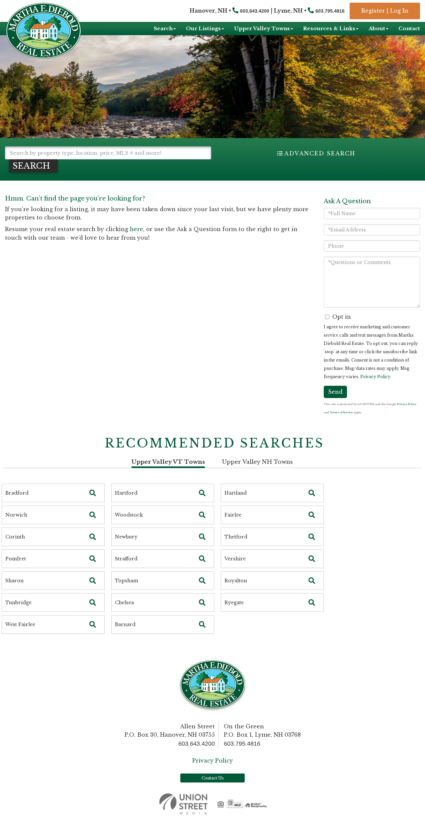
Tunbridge (18, 603)
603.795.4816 (330, 11)
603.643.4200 (254, 11)
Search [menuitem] (163, 28)
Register (373, 10)
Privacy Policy (375, 376)
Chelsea (124, 603)
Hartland (235, 493)
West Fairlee (20, 624)
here (136, 229)
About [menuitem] (377, 28)
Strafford (126, 559)
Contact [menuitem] (409, 28)
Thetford (235, 537)
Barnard (125, 624)
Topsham (126, 581)
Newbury (126, 537)
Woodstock (129, 515)
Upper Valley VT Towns (168, 461)
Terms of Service (341, 412)
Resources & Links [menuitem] (329, 28)
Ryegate (234, 603)
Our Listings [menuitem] (203, 28)
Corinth (15, 537)
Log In (399, 10)
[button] (33, 165)
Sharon (14, 581)
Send (335, 391)
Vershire (235, 559)
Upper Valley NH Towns (257, 461)
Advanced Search (319, 153)
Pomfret (15, 559)
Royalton (235, 581)
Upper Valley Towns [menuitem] (262, 28)
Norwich (16, 515)
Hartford (126, 493)
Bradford (17, 493)
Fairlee (232, 515)
